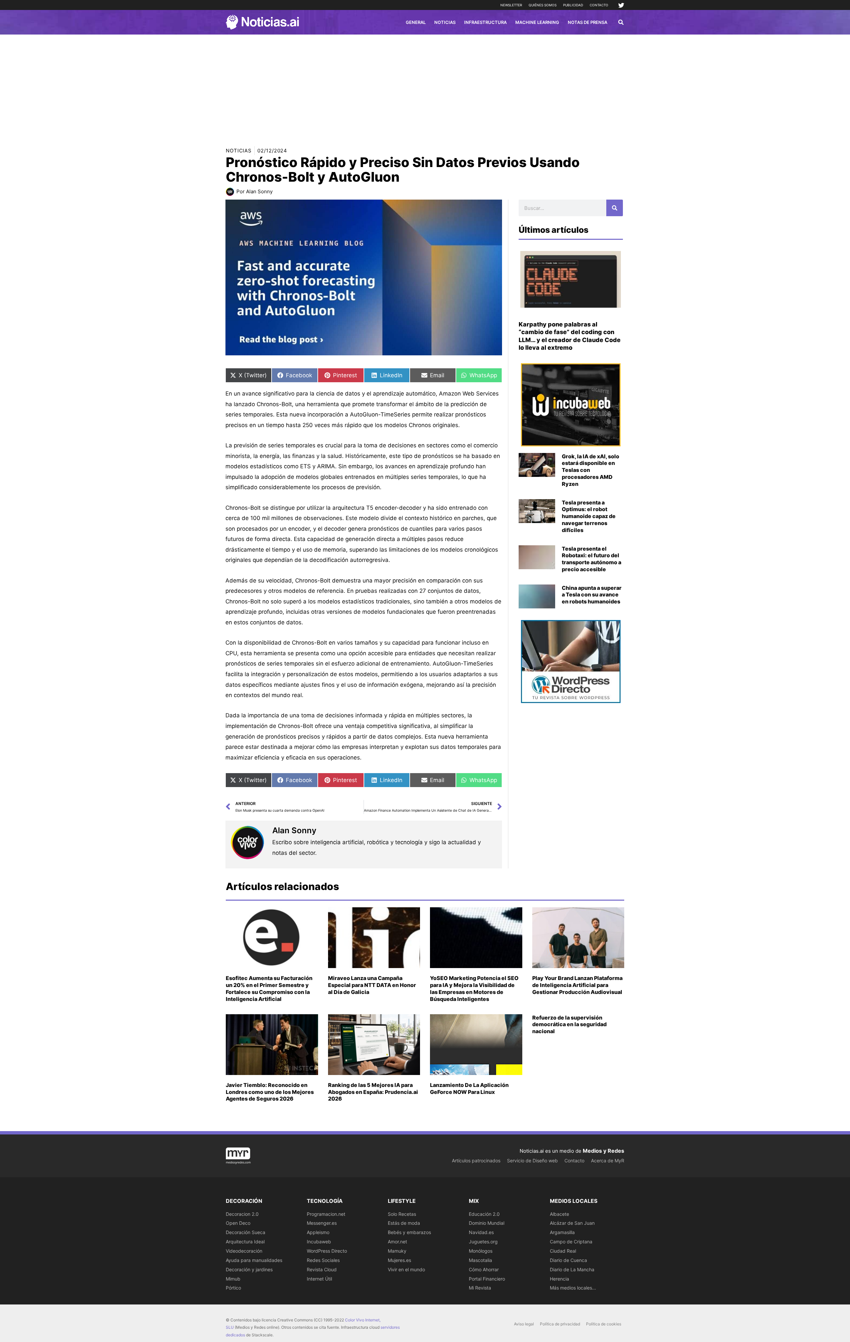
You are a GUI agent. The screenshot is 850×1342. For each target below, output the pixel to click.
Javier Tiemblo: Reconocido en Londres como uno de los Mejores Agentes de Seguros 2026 (270, 1092)
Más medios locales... (573, 1288)
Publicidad (573, 5)
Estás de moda (404, 1223)
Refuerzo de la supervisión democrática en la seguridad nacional (569, 1024)
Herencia (559, 1279)
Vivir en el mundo (406, 1269)
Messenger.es (322, 1223)
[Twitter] (621, 5)
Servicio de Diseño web (532, 1160)
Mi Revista (480, 1288)
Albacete (559, 1214)
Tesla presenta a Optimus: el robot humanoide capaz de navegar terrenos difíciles (589, 516)
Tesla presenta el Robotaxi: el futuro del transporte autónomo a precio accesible (591, 559)
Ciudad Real (563, 1251)
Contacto (599, 5)
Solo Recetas (402, 1214)
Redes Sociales (323, 1260)
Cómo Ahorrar (484, 1269)
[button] (621, 23)
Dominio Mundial (486, 1223)
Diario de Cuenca (568, 1260)
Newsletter (511, 5)
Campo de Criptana (571, 1241)
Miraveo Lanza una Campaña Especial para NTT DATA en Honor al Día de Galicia (372, 985)
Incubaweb (319, 1241)
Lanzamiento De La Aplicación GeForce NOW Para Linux (469, 1088)
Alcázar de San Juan (572, 1223)
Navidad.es (481, 1232)
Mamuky (397, 1251)
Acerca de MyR (607, 1160)
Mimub (233, 1279)
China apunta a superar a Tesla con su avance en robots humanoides (592, 594)
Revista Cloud (322, 1269)
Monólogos (480, 1251)
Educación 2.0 (484, 1214)
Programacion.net (326, 1214)
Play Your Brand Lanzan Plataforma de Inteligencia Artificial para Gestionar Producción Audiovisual (577, 985)
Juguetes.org (483, 1241)
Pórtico (233, 1288)
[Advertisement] (425, 84)
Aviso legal (524, 1323)
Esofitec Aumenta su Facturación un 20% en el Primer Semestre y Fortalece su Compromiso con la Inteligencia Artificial (269, 988)
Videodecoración (244, 1251)
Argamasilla (562, 1232)
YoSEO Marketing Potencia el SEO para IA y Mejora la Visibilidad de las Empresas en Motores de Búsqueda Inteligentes (474, 988)
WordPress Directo (327, 1251)
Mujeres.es (399, 1260)
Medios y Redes (603, 1150)
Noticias (239, 150)
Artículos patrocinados (476, 1160)
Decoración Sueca (245, 1232)
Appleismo (318, 1232)
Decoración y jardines (249, 1269)
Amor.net (397, 1241)
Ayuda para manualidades (254, 1260)
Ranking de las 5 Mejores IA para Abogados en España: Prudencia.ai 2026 (373, 1092)
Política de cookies (603, 1323)
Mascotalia (480, 1260)
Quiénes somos (542, 5)
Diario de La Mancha (572, 1269)
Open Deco (238, 1223)
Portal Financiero (487, 1279)
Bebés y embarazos (409, 1232)
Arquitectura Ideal (245, 1241)
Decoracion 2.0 (242, 1214)
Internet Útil (319, 1279)
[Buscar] (614, 208)
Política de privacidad (560, 1323)
